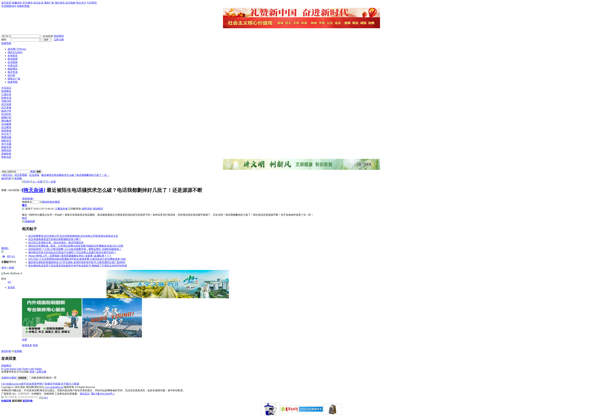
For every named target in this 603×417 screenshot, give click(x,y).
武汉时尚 (6, 114)
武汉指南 (70, 2)
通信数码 (6, 120)
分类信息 (13, 65)
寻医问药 (6, 101)
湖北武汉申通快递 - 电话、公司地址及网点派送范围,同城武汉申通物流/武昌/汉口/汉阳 (75, 246)
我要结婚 (6, 137)
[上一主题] (36, 181)
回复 (24, 339)
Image (13, 368)
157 (9, 256)
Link (19, 368)
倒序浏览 (87, 208)
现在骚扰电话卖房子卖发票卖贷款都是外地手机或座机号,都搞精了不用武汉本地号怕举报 (77, 265)
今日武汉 (6, 87)
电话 (24, 218)
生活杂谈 (34, 175)
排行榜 (11, 75)
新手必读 (26, 383)
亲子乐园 (6, 144)
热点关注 (81, 2)
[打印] (25, 181)
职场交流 (6, 97)
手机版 (56, 383)
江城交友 (6, 94)
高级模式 (6, 365)
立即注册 (59, 39)
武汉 (87, 393)
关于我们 (66, 383)
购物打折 (6, 117)
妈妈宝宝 (6, 140)
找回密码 (59, 36)
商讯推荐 (13, 59)
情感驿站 (6, 91)
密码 (3, 39)
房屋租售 (6, 153)
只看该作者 (61, 208)
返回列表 (6, 178)
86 (4, 256)
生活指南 (13, 62)
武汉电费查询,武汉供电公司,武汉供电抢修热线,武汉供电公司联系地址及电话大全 (73, 236)
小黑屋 (75, 383)
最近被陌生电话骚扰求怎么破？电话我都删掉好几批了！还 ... (75, 175)
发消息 (11, 287)
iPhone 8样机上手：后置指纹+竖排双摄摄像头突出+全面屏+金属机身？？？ (70, 255)
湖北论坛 (15, 52)
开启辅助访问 (8, 6)
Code (31, 368)
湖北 (82, 393)
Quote (25, 368)
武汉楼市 (6, 127)
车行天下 (6, 134)
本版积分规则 (8, 377)
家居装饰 (6, 130)
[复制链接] (27, 198)
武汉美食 (6, 107)
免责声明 (37, 383)
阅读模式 (98, 208)
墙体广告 (49, 2)
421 (13, 256)
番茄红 (5, 248)
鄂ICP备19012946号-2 (102, 393)
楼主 (24, 205)
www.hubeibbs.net (54, 387)
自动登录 (48, 36)
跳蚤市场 (6, 147)
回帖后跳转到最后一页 (44, 377)
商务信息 (6, 157)
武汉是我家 (21, 175)
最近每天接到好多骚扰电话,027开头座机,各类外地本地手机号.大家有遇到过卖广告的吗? (76, 262)
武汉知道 (6, 104)
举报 (35, 345)
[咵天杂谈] (33, 190)
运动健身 (6, 124)
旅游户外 (6, 111)
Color (6, 368)
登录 (32, 371)
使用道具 (27, 345)
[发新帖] (17, 178)
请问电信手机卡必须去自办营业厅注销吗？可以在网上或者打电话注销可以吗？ (72, 252)
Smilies (38, 368)
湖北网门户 (17, 49)
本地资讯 (13, 55)
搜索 (32, 171)
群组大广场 (14, 78)
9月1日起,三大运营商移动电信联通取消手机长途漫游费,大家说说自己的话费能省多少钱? (77, 259)
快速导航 (13, 82)
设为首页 (6, 2)
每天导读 (13, 72)
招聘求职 (6, 150)
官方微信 (28, 2)
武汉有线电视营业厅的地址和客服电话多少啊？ (54, 239)
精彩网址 (13, 68)
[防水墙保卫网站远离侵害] (40, 397)
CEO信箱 (6, 383)
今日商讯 (92, 2)
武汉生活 (38, 2)
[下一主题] (49, 181)
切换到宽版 (23, 6)
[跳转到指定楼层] (50, 202)
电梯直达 (27, 202)
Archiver (16, 383)
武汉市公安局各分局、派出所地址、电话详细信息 (56, 242)
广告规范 (47, 383)
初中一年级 (7, 267)
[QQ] (45, 397)
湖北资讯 (60, 2)
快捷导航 (6, 43)
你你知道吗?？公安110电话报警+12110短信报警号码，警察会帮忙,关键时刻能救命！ (75, 249)
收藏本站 (17, 2)
